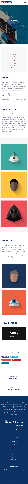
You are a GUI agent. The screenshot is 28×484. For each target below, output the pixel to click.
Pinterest (17, 359)
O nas (14, 444)
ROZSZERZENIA (14, 437)
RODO (14, 479)
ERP (14, 432)
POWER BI (14, 436)
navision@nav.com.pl (14, 461)
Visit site (14, 68)
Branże (14, 446)
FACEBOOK (6, 356)
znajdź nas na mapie (14, 462)
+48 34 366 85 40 (14, 459)
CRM (14, 434)
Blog (14, 449)
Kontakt (14, 451)
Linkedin (6, 363)
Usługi (14, 447)
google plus (7, 359)
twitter (15, 356)
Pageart (16, 481)
